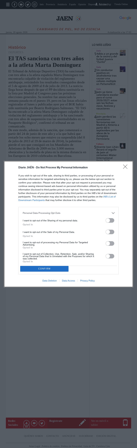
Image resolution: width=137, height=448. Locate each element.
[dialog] (68, 224)
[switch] (110, 220)
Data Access (68, 280)
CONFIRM (44, 268)
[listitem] (68, 213)
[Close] (126, 168)
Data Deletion (49, 280)
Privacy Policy (87, 280)
